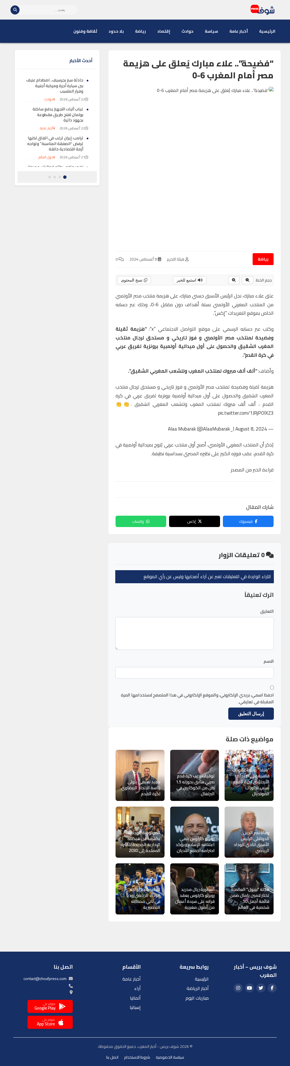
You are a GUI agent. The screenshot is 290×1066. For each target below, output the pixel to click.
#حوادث (49, 99)
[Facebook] (272, 987)
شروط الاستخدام (137, 1057)
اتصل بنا (112, 1057)
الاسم (269, 661)
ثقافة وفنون (85, 31)
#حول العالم (47, 157)
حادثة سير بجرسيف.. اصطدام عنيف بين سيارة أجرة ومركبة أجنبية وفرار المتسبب (54, 85)
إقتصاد (163, 31)
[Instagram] (238, 987)
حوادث (187, 31)
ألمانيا (135, 998)
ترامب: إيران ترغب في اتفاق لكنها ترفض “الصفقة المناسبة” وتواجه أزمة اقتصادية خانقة (55, 143)
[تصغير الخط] (247, 280)
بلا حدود (116, 31)
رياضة (140, 31)
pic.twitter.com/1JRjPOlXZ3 (246, 412)
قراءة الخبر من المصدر (252, 469)
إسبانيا (135, 1007)
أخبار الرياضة (198, 988)
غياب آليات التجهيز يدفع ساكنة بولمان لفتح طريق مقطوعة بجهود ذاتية (58, 114)
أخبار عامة (238, 31)
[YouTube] (249, 987)
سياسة (211, 31)
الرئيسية (267, 31)
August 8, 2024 (251, 428)
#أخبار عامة (47, 128)
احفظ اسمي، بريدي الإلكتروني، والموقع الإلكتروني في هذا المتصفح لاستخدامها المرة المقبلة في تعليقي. (197, 698)
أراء (137, 988)
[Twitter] (260, 987)
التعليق (267, 611)
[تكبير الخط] (234, 280)
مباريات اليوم (197, 998)
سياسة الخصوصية (170, 1057)
